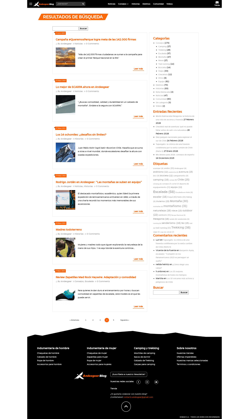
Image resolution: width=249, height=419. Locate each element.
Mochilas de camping (144, 353)
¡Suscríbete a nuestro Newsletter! (128, 374)
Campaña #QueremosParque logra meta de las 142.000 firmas (96, 39)
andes (169, 168)
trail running (163, 228)
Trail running (164, 64)
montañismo (175, 206)
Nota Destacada (163, 92)
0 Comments (92, 43)
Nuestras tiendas (185, 353)
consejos (166, 184)
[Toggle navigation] (30, 4)
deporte (184, 184)
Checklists (163, 74)
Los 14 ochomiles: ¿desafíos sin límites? (81, 134)
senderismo (171, 223)
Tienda (113, 388)
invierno (162, 201)
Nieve (160, 60)
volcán (170, 232)
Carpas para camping (144, 364)
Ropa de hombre (45, 360)
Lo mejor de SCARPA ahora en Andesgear (82, 87)
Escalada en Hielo (184, 192)
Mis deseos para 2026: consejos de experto (175, 155)
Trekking (162, 50)
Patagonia (161, 218)
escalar (160, 196)
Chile (183, 179)
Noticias (111, 4)
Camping (162, 46)
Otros (160, 78)
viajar (156, 232)
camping (161, 179)
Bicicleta (162, 67)
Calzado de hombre (46, 357)
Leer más (138, 68)
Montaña (162, 57)
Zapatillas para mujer (97, 357)
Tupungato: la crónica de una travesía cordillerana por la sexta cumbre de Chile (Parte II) (174, 147)
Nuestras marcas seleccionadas (192, 360)
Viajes (161, 71)
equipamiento (161, 187)
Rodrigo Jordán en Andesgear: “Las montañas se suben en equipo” (99, 182)
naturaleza (162, 210)
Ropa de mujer (94, 360)
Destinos (146, 4)
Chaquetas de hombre (48, 353)
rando (173, 219)
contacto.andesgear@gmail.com (138, 397)
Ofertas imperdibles (186, 357)
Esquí (172, 197)
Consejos (122, 4)
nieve (177, 210)
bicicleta (166, 175)
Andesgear (66, 43)
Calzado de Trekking (144, 360)
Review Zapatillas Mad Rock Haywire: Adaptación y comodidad (96, 277)
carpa (173, 180)
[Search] (83, 4)
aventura (186, 171)
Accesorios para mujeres (99, 364)
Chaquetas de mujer (97, 353)
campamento (180, 176)
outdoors (164, 215)
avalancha (173, 172)
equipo (176, 187)
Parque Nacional (178, 215)
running (157, 223)
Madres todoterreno (69, 229)
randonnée (183, 219)
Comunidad (158, 4)
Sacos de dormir (142, 357)
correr (175, 184)
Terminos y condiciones (188, 364)
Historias (136, 4)
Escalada (89, 281)
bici (156, 176)
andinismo (160, 172)
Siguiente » (124, 320)
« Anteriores (74, 320)
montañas (158, 206)
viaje (163, 232)
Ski (185, 223)
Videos (170, 4)
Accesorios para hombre (49, 364)
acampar (158, 168)
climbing (157, 184)
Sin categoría (162, 102)
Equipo (161, 81)
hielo (181, 197)
